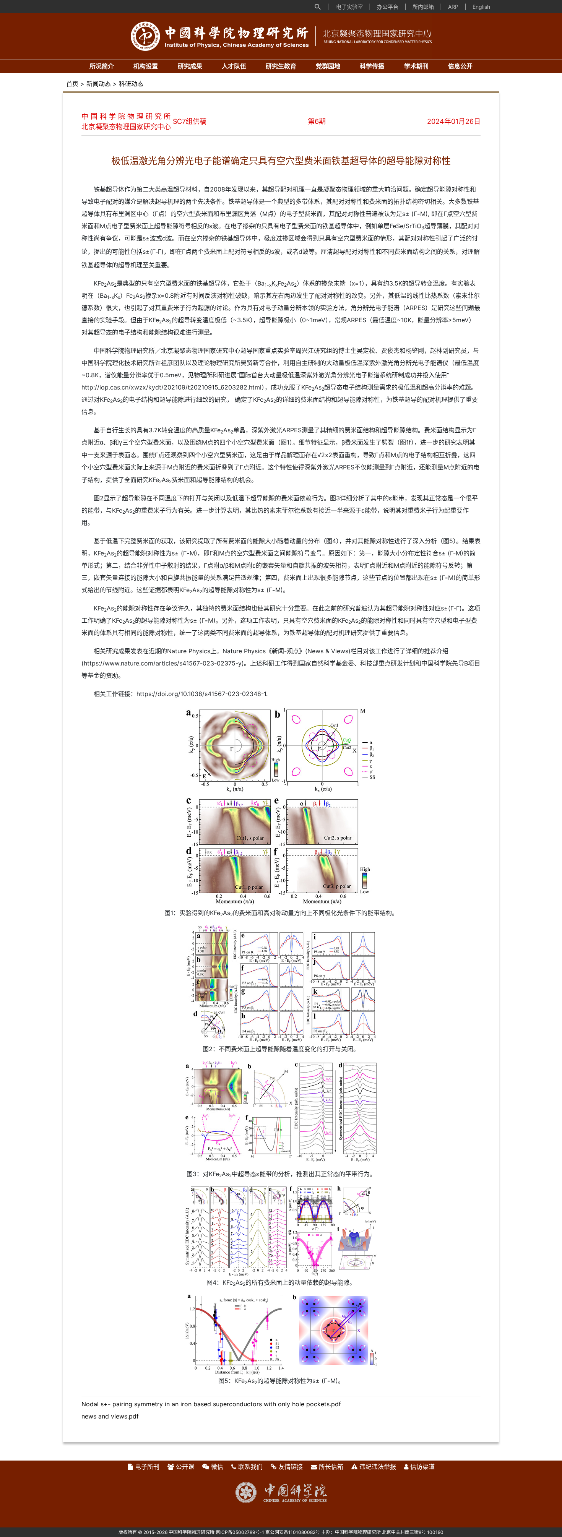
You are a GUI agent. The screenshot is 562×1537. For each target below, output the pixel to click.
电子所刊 (147, 1466)
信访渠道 (422, 1466)
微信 (217, 1466)
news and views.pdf (110, 1416)
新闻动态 (98, 84)
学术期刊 (416, 66)
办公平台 (387, 6)
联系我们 (250, 1466)
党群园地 (328, 66)
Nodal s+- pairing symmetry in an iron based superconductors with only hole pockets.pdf (211, 1404)
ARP (453, 6)
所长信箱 (331, 1466)
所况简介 (101, 66)
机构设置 (145, 66)
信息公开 (460, 66)
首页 (72, 84)
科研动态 (131, 84)
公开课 (185, 1466)
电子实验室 (349, 6)
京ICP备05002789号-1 (240, 1532)
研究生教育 (281, 66)
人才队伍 (234, 66)
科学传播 (372, 66)
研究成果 (190, 66)
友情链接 (290, 1466)
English (481, 6)
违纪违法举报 (377, 1466)
